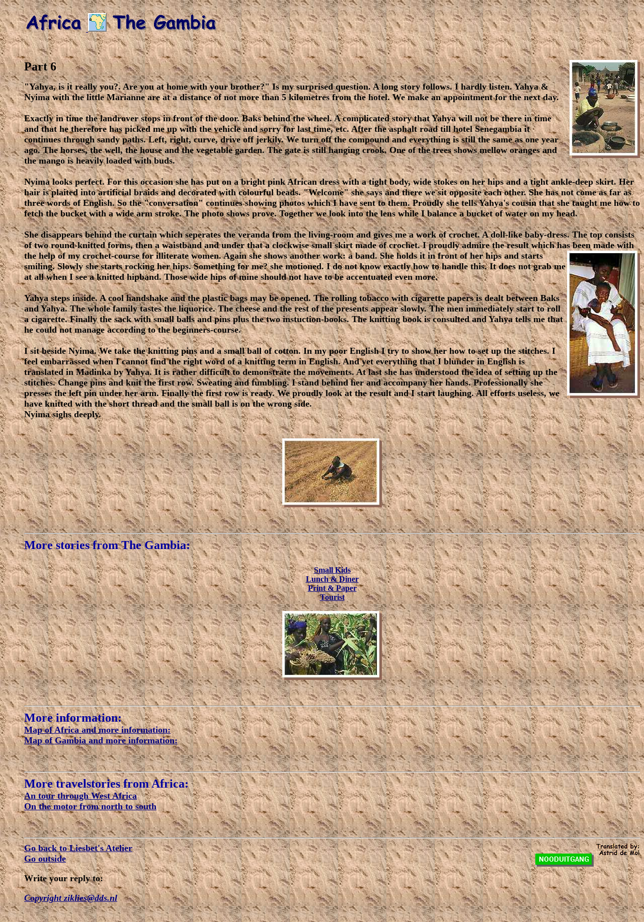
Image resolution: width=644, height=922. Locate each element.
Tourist (332, 597)
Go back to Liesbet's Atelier (78, 848)
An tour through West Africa (80, 796)
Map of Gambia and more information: (101, 740)
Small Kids (332, 570)
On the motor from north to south (90, 806)
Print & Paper (332, 588)
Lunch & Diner (332, 579)
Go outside (45, 859)
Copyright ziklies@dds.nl (70, 898)
